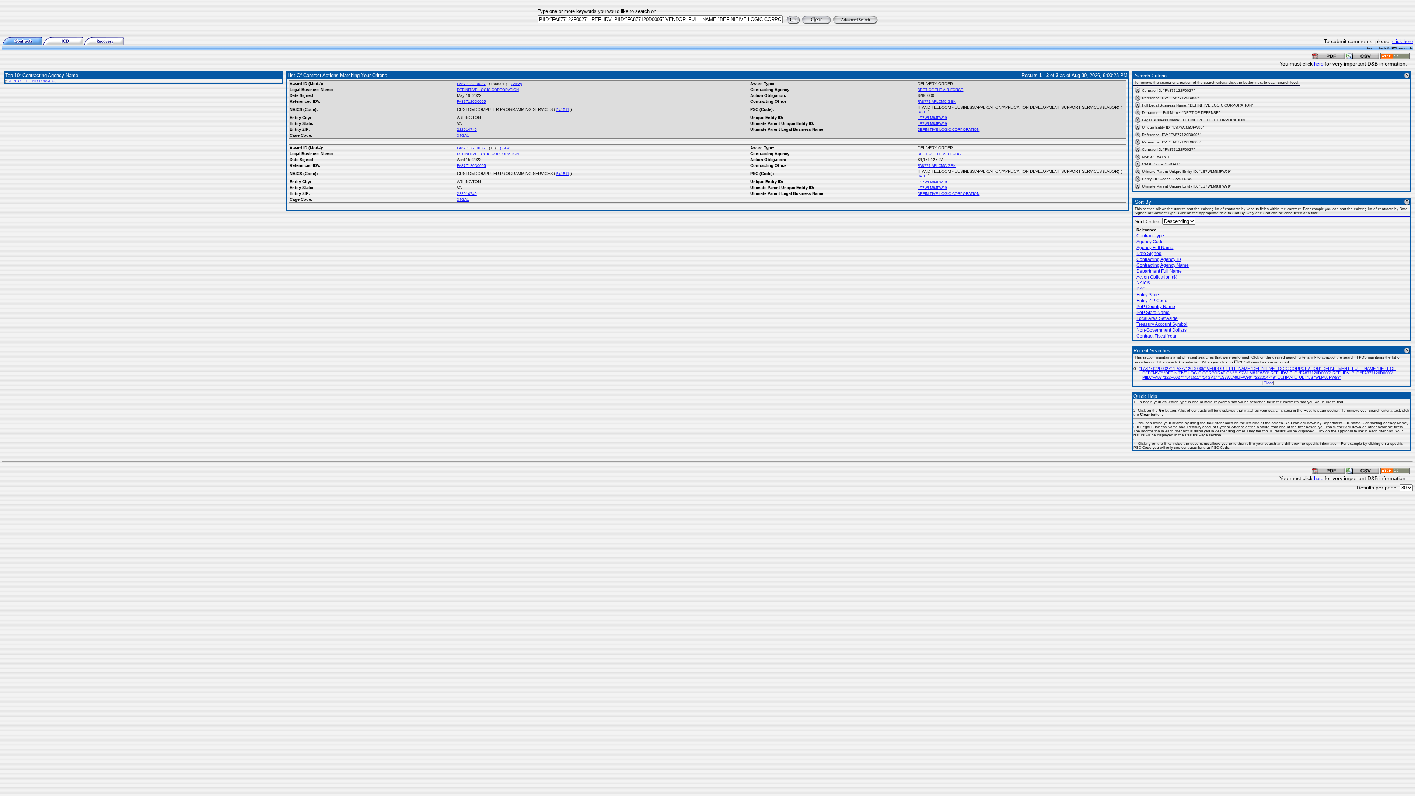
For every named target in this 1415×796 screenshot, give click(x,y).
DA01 (922, 112)
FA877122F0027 (471, 84)
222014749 (467, 130)
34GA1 (463, 135)
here (1318, 64)
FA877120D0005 (471, 102)
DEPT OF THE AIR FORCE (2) (32, 81)
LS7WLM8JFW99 (932, 118)
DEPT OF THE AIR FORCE (940, 90)
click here (1402, 41)
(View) (516, 84)
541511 (562, 110)
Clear (1268, 383)
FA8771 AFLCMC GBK (937, 102)
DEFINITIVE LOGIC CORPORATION (488, 90)
